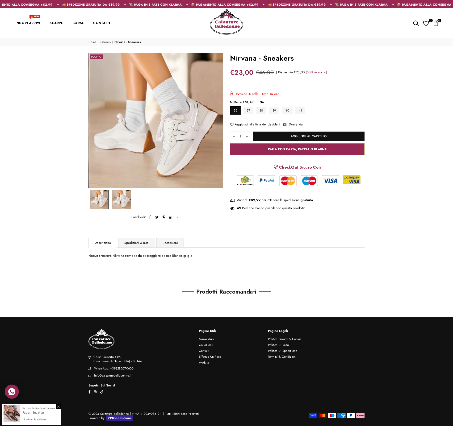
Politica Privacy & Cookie (285, 339)
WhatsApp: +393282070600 (114, 368)
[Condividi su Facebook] (150, 217)
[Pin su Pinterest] (164, 217)
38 (261, 110)
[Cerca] (416, 23)
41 (300, 110)
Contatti (204, 350)
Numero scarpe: (247, 102)
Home (92, 42)
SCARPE (56, 23)
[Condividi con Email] (178, 217)
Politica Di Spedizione (283, 350)
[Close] (58, 406)
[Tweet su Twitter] (157, 217)
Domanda (295, 124)
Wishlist (204, 363)
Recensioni (170, 242)
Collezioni (206, 345)
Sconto (96, 56)
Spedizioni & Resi (136, 242)
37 (248, 110)
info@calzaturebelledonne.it (112, 375)
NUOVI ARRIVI (28, 20)
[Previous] (95, 120)
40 (287, 110)
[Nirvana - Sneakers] (99, 199)
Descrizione (103, 242)
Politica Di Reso (278, 345)
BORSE (78, 23)
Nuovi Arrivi (207, 339)
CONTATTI (101, 23)
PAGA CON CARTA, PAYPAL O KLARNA (297, 149)
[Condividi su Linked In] (171, 217)
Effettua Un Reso (210, 356)
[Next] (216, 120)
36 (235, 110)
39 (274, 110)
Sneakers (105, 42)
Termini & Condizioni (282, 356)
